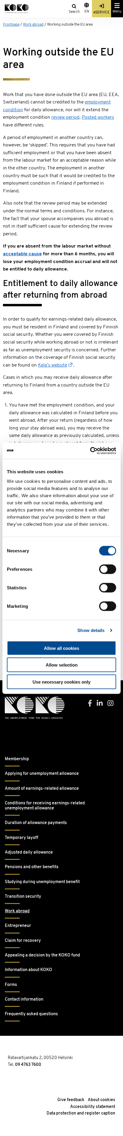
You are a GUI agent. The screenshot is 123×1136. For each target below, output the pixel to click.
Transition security (23, 896)
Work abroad (33, 25)
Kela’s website (52, 365)
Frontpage (11, 25)
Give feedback (70, 1100)
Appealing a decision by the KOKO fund (42, 955)
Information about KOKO (28, 970)
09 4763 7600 (28, 1065)
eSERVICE (101, 12)
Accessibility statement (92, 1107)
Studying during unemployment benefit (42, 882)
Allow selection (62, 664)
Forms (11, 985)
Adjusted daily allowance (29, 852)
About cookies (101, 1100)
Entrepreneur (18, 926)
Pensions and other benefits (32, 867)
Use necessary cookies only (61, 681)
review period (65, 117)
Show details (90, 630)
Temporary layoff (21, 838)
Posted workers (98, 117)
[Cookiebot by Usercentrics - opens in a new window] (90, 451)
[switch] (107, 569)
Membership (17, 759)
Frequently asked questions (31, 1014)
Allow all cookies (61, 647)
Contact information (24, 999)
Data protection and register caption (81, 1113)
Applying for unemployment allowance (42, 774)
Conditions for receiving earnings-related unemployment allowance (45, 806)
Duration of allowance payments (36, 823)
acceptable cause (22, 254)
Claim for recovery (23, 941)
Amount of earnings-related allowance (42, 788)
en (86, 11)
